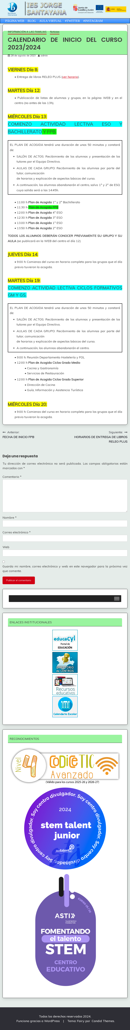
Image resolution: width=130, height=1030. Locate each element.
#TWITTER (72, 21)
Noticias (54, 31)
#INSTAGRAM (93, 21)
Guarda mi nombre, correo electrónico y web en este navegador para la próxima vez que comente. (65, 568)
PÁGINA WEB (14, 21)
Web (6, 547)
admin (44, 55)
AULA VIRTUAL (50, 21)
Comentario (12, 477)
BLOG (32, 21)
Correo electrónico (17, 532)
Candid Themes (103, 1021)
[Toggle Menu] (117, 598)
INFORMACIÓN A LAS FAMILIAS (27, 31)
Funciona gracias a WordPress (38, 1021)
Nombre (10, 517)
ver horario (70, 77)
